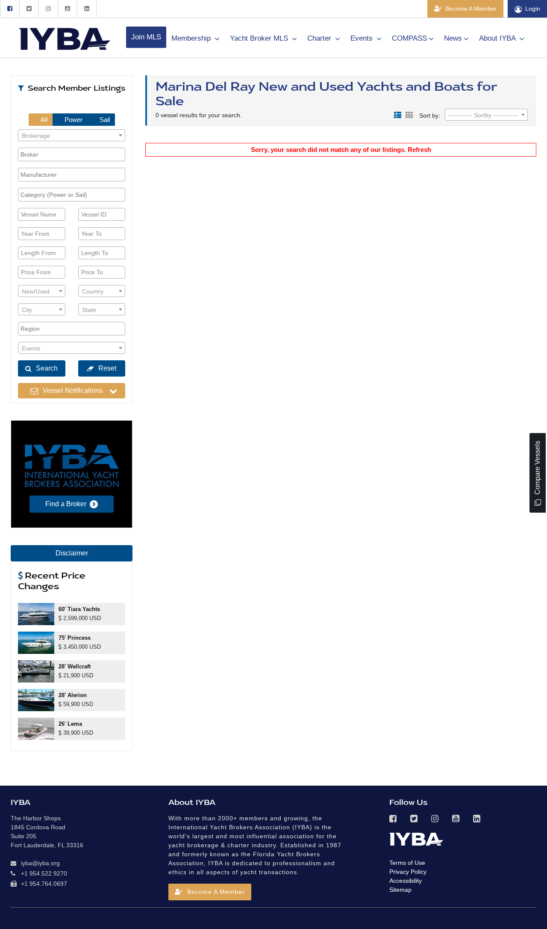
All (43, 119)
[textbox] (71, 136)
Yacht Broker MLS (260, 38)
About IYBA (498, 38)
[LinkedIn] (87, 9)
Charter (320, 38)
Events (362, 38)
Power (72, 119)
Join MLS (146, 37)
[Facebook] (9, 9)
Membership (192, 38)
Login (532, 8)
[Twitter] (28, 9)
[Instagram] (48, 9)
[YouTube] (67, 9)
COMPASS (409, 38)
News (453, 38)
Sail (104, 119)
